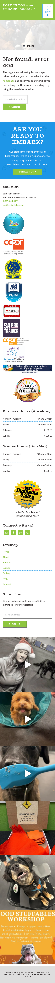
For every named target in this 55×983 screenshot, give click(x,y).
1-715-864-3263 (10, 201)
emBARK (27, 31)
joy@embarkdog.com (13, 204)
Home (6, 551)
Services (7, 562)
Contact (7, 583)
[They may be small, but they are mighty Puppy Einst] (27, 719)
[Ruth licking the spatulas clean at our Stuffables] (27, 773)
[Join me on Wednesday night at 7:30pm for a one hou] (27, 664)
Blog (5, 578)
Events (6, 567)
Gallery (6, 573)
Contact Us (26, 171)
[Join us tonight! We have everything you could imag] (27, 937)
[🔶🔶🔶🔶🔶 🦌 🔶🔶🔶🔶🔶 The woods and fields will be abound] (27, 828)
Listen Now (47, 9)
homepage (9, 80)
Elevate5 (45, 974)
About (6, 557)
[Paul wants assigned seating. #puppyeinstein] (27, 882)
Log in (27, 976)
